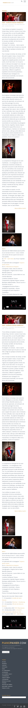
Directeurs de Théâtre (7, 684)
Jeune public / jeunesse (7, 686)
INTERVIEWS (5, 672)
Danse (21, 24)
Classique (4, 682)
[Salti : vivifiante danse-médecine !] (14, 16)
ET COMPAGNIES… (6, 670)
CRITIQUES (4, 667)
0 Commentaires (11, 24)
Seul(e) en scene (5, 688)
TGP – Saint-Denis (9, 258)
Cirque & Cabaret (6, 677)
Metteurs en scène (6, 681)
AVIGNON (4, 663)
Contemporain (5, 679)
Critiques (18, 24)
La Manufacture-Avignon (12, 266)
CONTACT (4, 665)
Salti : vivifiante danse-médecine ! (13, 22)
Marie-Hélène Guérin (10, 25)
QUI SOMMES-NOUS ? (7, 674)
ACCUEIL (4, 661)
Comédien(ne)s (5, 675)
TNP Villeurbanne (19, 608)
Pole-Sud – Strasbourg (18, 602)
